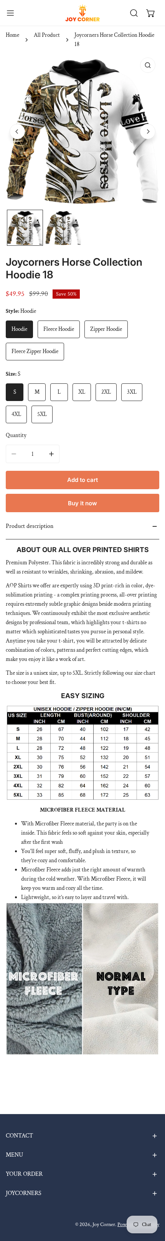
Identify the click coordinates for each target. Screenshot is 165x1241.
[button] (150, 13)
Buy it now (82, 503)
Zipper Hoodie (106, 329)
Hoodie (19, 329)
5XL (42, 414)
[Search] (133, 13)
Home (12, 35)
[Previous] (17, 131)
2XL (106, 392)
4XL (16, 414)
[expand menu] (10, 12)
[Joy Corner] (82, 12)
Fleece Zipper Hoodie (35, 351)
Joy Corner (103, 1224)
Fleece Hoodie (58, 329)
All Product (47, 35)
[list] (82, 130)
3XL (132, 392)
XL (81, 392)
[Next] (147, 131)
